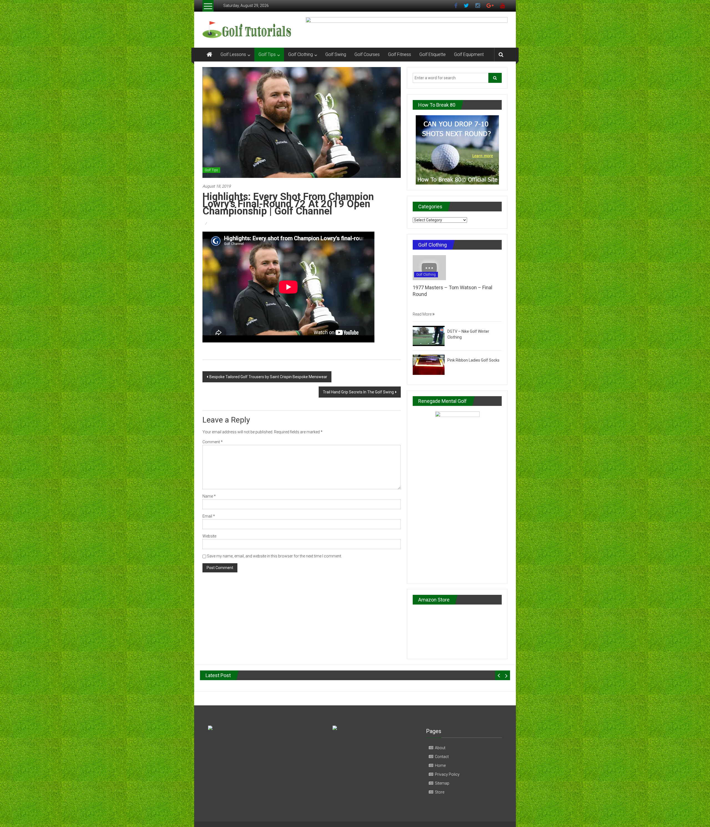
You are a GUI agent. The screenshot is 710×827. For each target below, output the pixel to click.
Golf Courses (367, 54)
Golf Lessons (233, 54)
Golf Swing (335, 54)
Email (208, 516)
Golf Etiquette (432, 54)
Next (506, 675)
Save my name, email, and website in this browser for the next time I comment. (274, 556)
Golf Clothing (300, 54)
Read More (422, 314)
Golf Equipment (469, 54)
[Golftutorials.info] (209, 55)
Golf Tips (267, 54)
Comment (212, 442)
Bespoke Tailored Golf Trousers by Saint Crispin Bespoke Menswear (268, 377)
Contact (442, 756)
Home (440, 765)
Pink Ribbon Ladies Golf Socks (473, 360)
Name (209, 496)
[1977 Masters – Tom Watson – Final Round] (429, 267)
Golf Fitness (399, 54)
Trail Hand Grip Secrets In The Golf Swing (358, 392)
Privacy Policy (447, 774)
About (440, 748)
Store (439, 792)
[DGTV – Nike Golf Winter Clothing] (429, 335)
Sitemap (442, 783)
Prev (499, 675)
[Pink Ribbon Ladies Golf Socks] (429, 364)
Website (209, 536)
